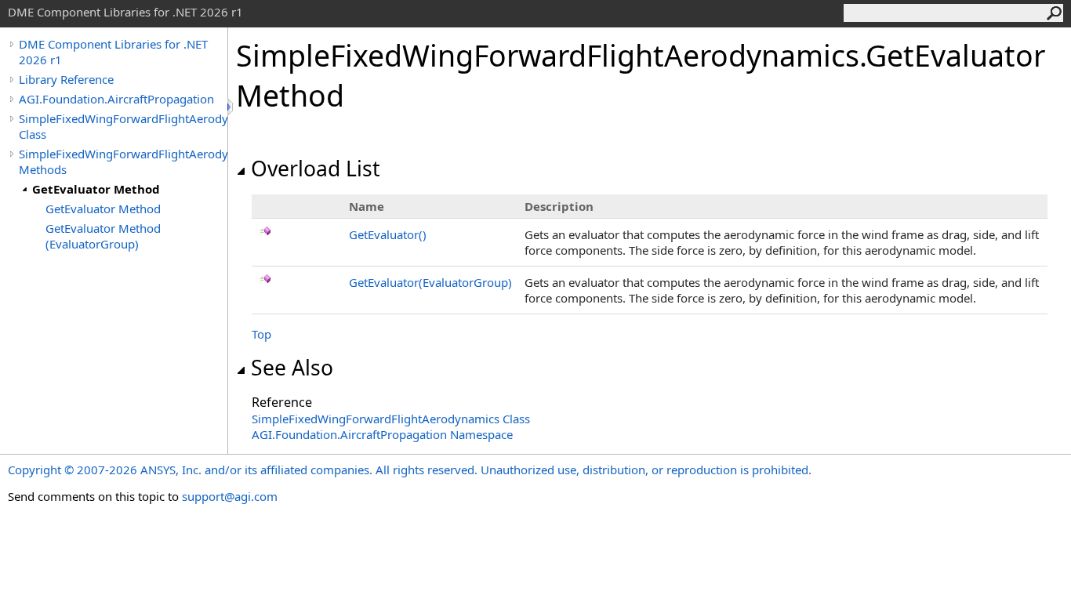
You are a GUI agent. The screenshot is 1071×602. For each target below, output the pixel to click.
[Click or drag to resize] (231, 107)
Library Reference (66, 79)
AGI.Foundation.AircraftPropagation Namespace (382, 434)
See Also (292, 368)
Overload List (315, 168)
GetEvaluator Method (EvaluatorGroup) (103, 236)
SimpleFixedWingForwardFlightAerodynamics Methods (123, 161)
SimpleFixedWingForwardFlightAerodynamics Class (123, 126)
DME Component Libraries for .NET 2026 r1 (113, 51)
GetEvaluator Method (96, 189)
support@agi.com (230, 496)
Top (261, 334)
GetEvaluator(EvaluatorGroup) (430, 282)
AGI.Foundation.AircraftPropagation (116, 99)
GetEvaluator (388, 234)
